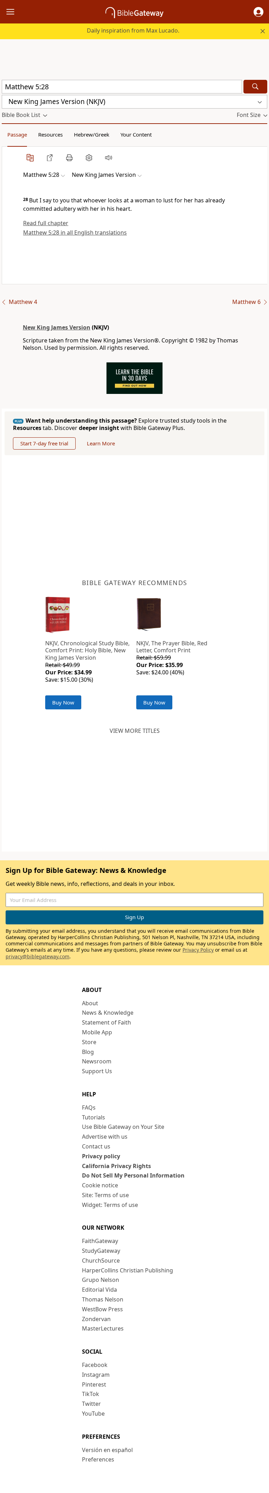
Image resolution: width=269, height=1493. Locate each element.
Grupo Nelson (100, 1280)
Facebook (95, 1365)
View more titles (135, 731)
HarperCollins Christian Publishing (127, 1270)
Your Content (136, 134)
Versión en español (107, 1450)
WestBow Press (102, 1309)
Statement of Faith (106, 1022)
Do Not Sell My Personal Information (133, 1175)
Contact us (96, 1146)
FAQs (89, 1107)
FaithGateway (100, 1241)
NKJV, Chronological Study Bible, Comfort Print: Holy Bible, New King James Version (87, 650)
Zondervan (96, 1319)
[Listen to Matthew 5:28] (108, 157)
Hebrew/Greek (91, 134)
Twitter (91, 1404)
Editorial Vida (99, 1289)
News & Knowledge (107, 1012)
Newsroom (96, 1061)
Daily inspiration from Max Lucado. (133, 30)
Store (89, 1042)
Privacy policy (101, 1156)
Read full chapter (45, 223)
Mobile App (97, 1032)
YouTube (93, 1413)
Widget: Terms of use (110, 1205)
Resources (50, 134)
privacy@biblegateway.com (37, 956)
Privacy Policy (198, 949)
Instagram (96, 1375)
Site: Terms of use (105, 1195)
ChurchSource (101, 1260)
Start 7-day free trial (44, 443)
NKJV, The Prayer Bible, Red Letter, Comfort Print (171, 646)
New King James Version (56, 327)
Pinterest (94, 1384)
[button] (258, 12)
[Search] (255, 86)
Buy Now (63, 702)
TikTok (90, 1394)
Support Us (97, 1071)
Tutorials (93, 1117)
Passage (17, 134)
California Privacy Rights (116, 1166)
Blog (88, 1052)
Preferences (98, 1459)
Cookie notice (100, 1185)
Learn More (101, 443)
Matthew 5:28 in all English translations (75, 232)
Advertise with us (104, 1136)
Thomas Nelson (102, 1299)
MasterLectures (103, 1328)
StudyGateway (101, 1251)
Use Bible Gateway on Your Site (123, 1127)
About (90, 1003)
